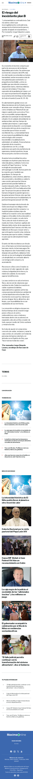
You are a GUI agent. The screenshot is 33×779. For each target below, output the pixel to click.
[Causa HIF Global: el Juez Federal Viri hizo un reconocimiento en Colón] (16, 545)
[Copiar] (14, 36)
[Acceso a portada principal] (16, 3)
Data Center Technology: (18, 775)
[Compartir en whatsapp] (17, 36)
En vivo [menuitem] (16, 743)
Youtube (22, 751)
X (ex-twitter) (18, 751)
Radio (29, 2)
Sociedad (5, 9)
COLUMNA (12, 9)
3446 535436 (14, 759)
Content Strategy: (15, 775)
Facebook (11, 751)
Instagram (15, 751)
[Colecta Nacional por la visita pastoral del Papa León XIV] (16, 516)
